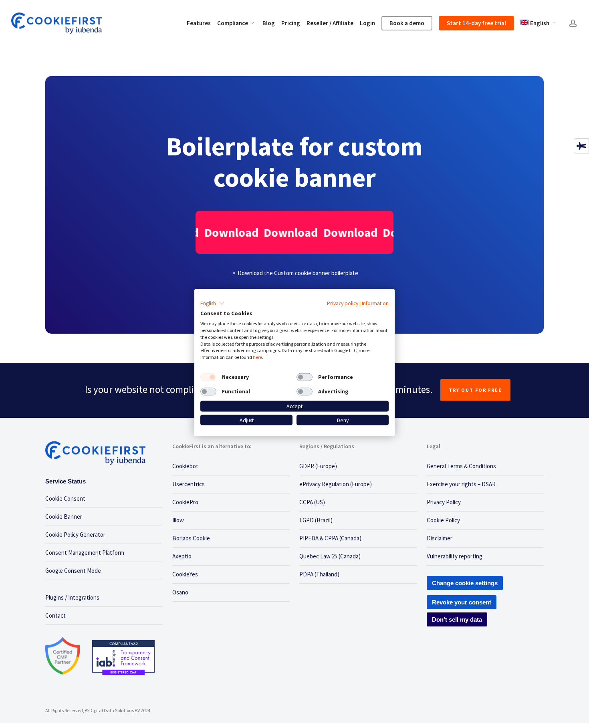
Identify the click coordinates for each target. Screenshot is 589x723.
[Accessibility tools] (581, 145)
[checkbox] (208, 377)
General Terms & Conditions (461, 466)
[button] (212, 303)
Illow (178, 520)
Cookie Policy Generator (75, 534)
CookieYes (185, 574)
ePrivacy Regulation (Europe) (335, 484)
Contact (55, 615)
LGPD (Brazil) (316, 520)
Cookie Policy (443, 520)
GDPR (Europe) (318, 466)
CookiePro (185, 502)
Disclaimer (439, 538)
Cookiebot (185, 466)
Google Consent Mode (73, 570)
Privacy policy (342, 302)
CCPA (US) (312, 502)
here (257, 357)
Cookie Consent (65, 498)
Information (375, 302)
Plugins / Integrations (72, 597)
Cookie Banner (63, 516)
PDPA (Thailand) (319, 574)
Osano (180, 592)
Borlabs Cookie (191, 538)
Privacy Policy (444, 502)
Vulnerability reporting (454, 556)
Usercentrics (188, 484)
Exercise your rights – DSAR (461, 484)
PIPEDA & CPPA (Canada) (330, 538)
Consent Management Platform (84, 552)
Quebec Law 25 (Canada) (330, 556)
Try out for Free (475, 390)
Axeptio (182, 556)
